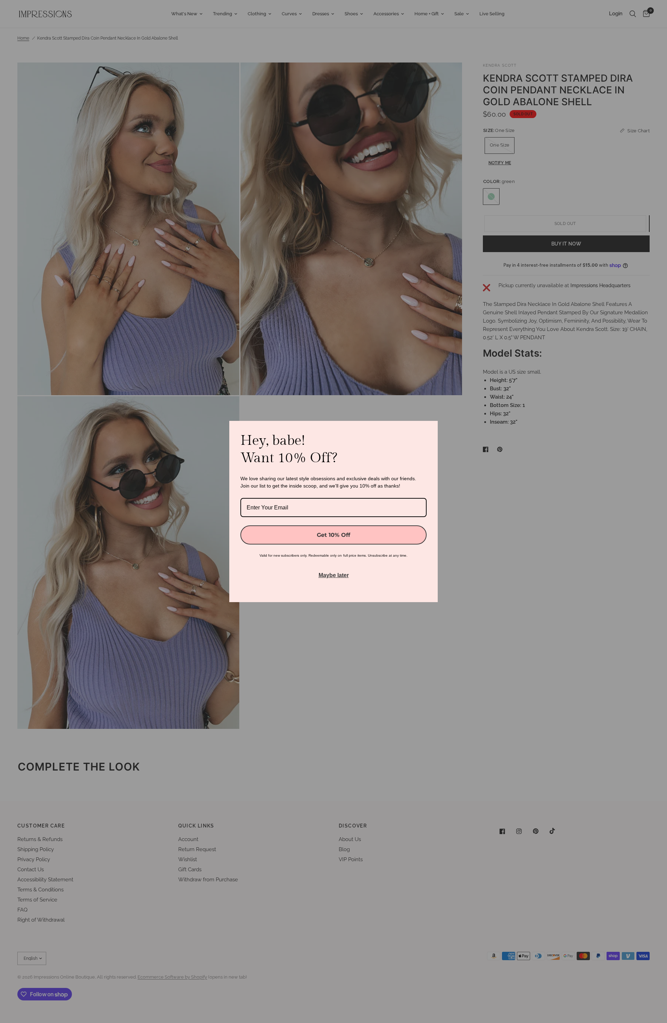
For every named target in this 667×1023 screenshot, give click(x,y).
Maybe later (334, 575)
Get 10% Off (333, 535)
